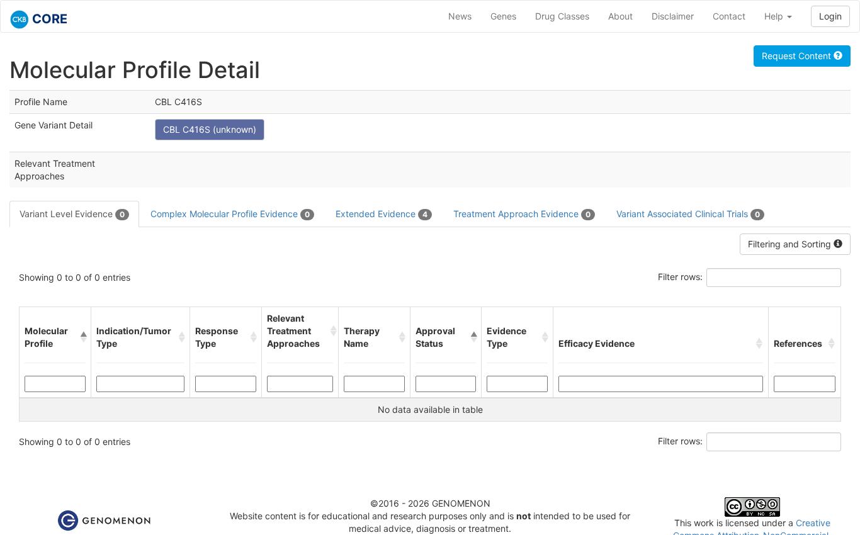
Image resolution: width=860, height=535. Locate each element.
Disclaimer (673, 16)
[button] (83, 337)
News (460, 16)
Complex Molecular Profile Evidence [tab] (230, 213)
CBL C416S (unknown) (209, 129)
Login (830, 16)
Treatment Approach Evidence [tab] (522, 213)
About (620, 16)
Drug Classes (562, 16)
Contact (729, 16)
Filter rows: (680, 276)
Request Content (798, 55)
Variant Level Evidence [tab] (72, 213)
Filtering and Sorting (791, 244)
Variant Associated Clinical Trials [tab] (688, 213)
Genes (503, 16)
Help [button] (775, 16)
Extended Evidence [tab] (381, 213)
